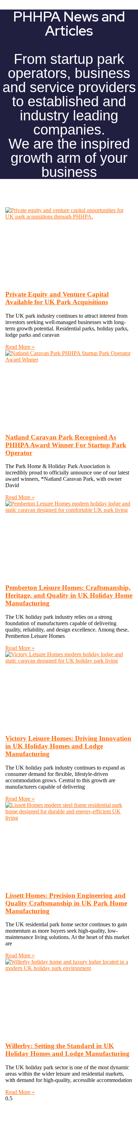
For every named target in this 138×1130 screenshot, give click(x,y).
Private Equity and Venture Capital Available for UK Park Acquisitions (57, 298)
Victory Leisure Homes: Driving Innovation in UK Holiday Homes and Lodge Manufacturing (68, 746)
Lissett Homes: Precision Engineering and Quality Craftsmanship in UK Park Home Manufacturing (66, 903)
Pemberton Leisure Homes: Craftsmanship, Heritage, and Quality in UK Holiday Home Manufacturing (68, 595)
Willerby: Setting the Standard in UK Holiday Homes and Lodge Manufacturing (67, 1049)
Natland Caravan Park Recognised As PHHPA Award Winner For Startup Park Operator (65, 445)
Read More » (20, 347)
